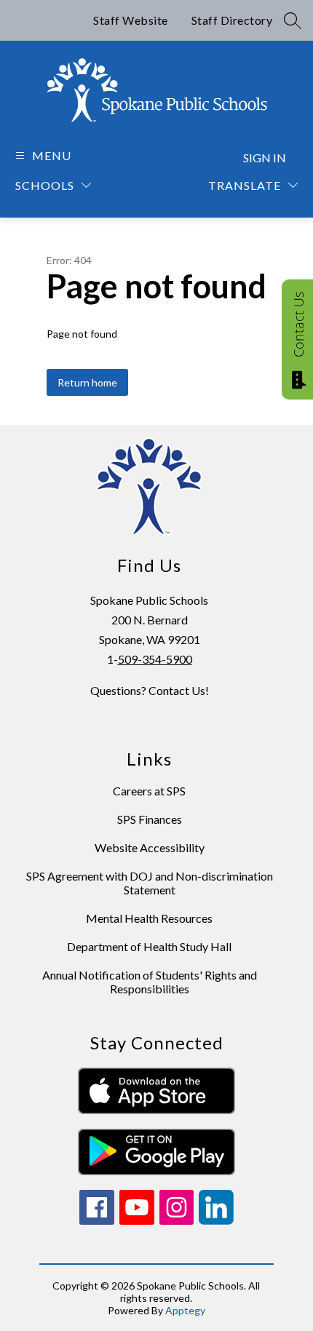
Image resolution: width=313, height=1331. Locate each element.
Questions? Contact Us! (149, 690)
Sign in (264, 157)
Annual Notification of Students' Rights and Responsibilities (149, 982)
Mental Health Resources (149, 918)
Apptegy (185, 1310)
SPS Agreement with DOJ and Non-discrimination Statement (149, 883)
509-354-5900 (155, 659)
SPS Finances (149, 819)
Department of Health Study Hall (149, 946)
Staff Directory (232, 20)
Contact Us (298, 324)
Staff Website (130, 20)
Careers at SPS (149, 791)
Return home (87, 382)
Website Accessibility (150, 847)
